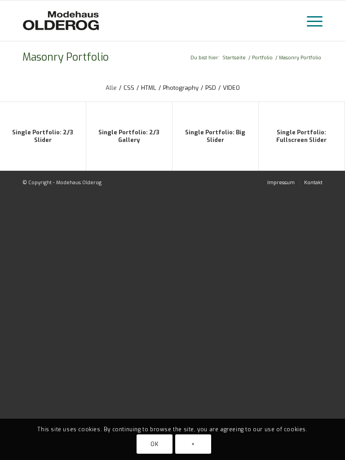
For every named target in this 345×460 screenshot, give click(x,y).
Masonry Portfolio (65, 57)
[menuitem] (281, 183)
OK (154, 444)
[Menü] (310, 20)
